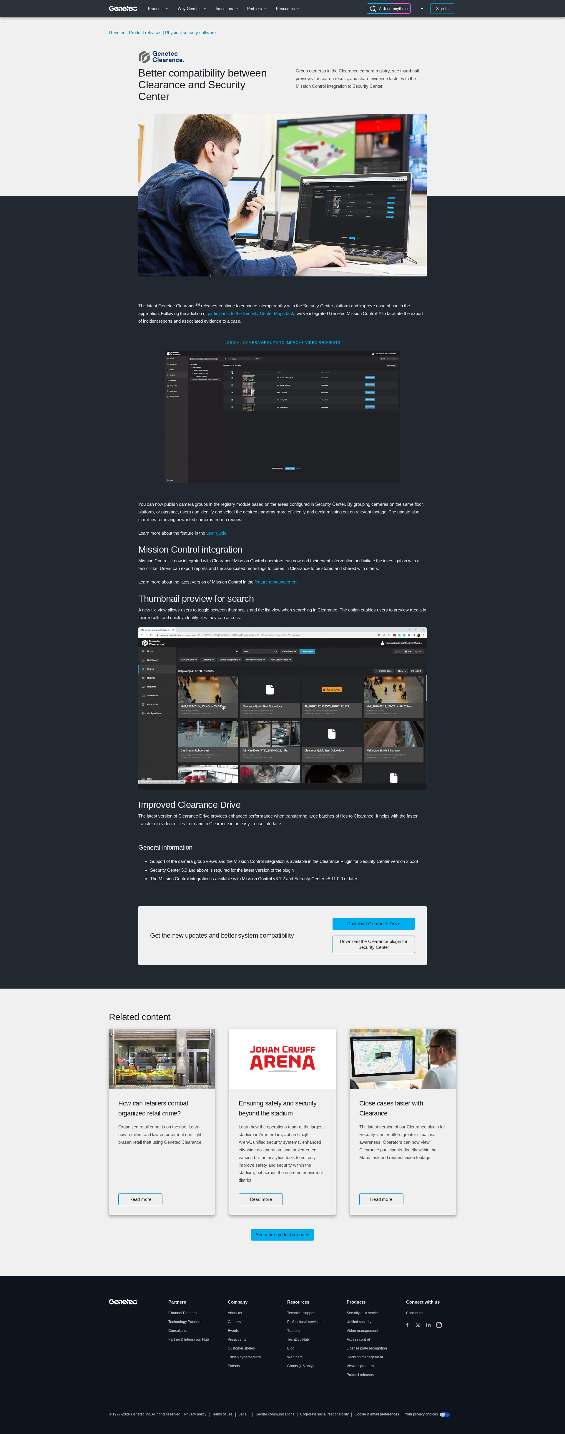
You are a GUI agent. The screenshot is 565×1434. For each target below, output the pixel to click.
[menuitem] (158, 8)
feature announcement (276, 581)
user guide (216, 533)
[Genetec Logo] (124, 9)
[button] (140, 1199)
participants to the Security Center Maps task (251, 313)
